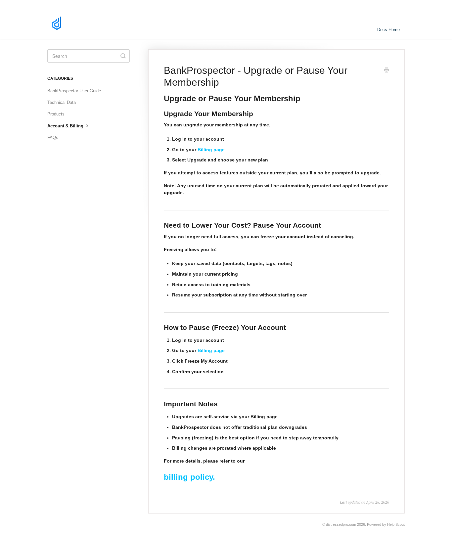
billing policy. (189, 476)
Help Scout (396, 524)
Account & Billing (66, 125)
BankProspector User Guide (74, 90)
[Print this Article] (386, 70)
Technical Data (61, 102)
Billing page (211, 149)
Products (56, 114)
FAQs (52, 137)
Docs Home (388, 29)
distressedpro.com (341, 524)
